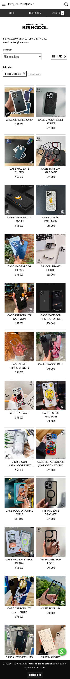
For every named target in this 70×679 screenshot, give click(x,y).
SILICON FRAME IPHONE (50, 268)
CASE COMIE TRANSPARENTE (19, 366)
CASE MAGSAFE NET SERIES (50, 121)
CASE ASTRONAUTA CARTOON (19, 317)
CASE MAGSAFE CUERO (19, 170)
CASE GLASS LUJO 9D (19, 119)
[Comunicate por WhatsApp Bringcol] (62, 652)
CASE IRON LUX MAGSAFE (50, 170)
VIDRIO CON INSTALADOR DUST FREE (19, 463)
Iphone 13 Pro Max (13, 73)
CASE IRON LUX (50, 608)
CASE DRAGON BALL (50, 364)
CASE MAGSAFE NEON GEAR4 (19, 561)
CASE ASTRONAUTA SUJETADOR (19, 610)
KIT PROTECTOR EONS (51, 561)
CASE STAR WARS (19, 413)
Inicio (5, 38)
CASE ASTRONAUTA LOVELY (19, 219)
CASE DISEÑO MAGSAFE (50, 415)
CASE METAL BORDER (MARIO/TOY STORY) (50, 463)
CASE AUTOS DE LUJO (19, 657)
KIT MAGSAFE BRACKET (50, 512)
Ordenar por (7, 49)
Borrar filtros (34, 74)
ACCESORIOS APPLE (18, 38)
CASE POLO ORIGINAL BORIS (19, 512)
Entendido (35, 675)
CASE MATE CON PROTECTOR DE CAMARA (51, 317)
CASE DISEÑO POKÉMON (50, 219)
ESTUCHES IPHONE (37, 38)
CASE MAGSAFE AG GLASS (19, 268)
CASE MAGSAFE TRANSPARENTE (51, 659)
